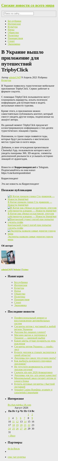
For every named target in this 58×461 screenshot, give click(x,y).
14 (25, 421)
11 (13, 421)
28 (25, 428)
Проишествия (15, 38)
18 (13, 425)
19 (17, 425)
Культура (13, 26)
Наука (11, 29)
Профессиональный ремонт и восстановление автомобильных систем (32, 320)
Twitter (25, 269)
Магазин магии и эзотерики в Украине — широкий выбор (30, 336)
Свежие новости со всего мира (27, 5)
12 (17, 421)
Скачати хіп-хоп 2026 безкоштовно (33, 372)
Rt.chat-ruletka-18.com (19, 404)
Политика (13, 35)
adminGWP (15, 77)
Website (16, 269)
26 (17, 428)
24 (9, 428)
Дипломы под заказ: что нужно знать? (35, 358)
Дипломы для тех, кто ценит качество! (35, 375)
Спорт (11, 41)
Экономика (14, 44)
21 (25, 425)
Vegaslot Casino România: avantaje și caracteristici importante (33, 391)
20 (21, 425)
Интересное (14, 24)
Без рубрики (14, 21)
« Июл (11, 435)
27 (21, 428)
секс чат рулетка (17, 457)
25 (13, 428)
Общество (13, 32)
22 (29, 425)
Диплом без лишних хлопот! (30, 332)
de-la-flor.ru (14, 448)
